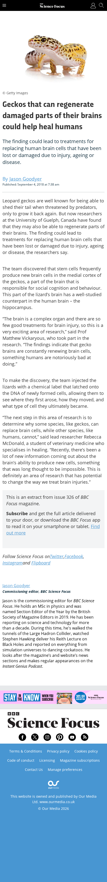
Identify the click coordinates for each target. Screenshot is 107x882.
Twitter (56, 556)
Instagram (12, 563)
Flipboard (40, 563)
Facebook (73, 556)
